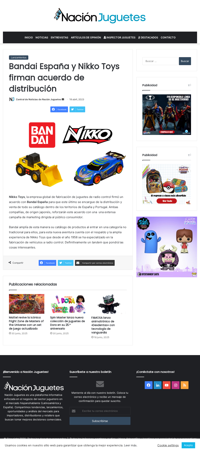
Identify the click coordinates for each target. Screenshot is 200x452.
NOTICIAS (42, 37)
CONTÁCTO (168, 37)
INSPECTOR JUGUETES (120, 37)
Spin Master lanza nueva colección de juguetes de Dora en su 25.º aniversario (67, 323)
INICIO (29, 37)
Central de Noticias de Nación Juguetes (38, 99)
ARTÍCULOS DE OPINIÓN (86, 37)
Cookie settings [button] (168, 445)
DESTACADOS (149, 37)
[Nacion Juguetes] (100, 16)
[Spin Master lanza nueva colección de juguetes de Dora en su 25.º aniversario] (68, 304)
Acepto (188, 445)
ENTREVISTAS (59, 37)
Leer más (130, 445)
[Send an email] (63, 99)
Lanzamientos (18, 57)
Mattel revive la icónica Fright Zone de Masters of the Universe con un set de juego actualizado (26, 323)
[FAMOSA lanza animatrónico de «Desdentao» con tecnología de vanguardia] (109, 304)
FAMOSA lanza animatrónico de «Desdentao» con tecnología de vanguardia (103, 325)
